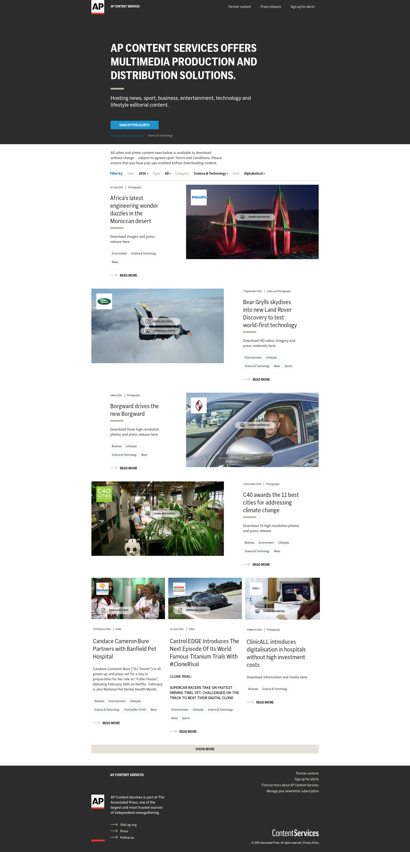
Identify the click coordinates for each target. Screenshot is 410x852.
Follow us (127, 837)
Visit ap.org (128, 825)
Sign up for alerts (303, 6)
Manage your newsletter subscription (293, 791)
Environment (119, 253)
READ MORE (128, 275)
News (115, 262)
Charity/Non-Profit (135, 709)
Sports (288, 366)
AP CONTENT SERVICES (127, 774)
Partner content (239, 6)
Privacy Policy (311, 843)
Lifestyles (271, 357)
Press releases (271, 6)
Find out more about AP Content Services (290, 785)
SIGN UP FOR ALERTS (134, 125)
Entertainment (253, 357)
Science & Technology (160, 135)
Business (117, 446)
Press (124, 831)
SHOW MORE (205, 749)
